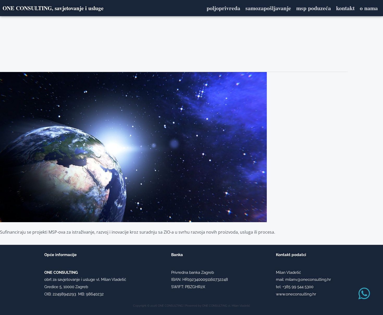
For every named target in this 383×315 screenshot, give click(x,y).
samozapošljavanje (268, 8)
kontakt (345, 8)
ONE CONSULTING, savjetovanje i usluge (53, 8)
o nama (369, 8)
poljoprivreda (223, 8)
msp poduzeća (313, 8)
